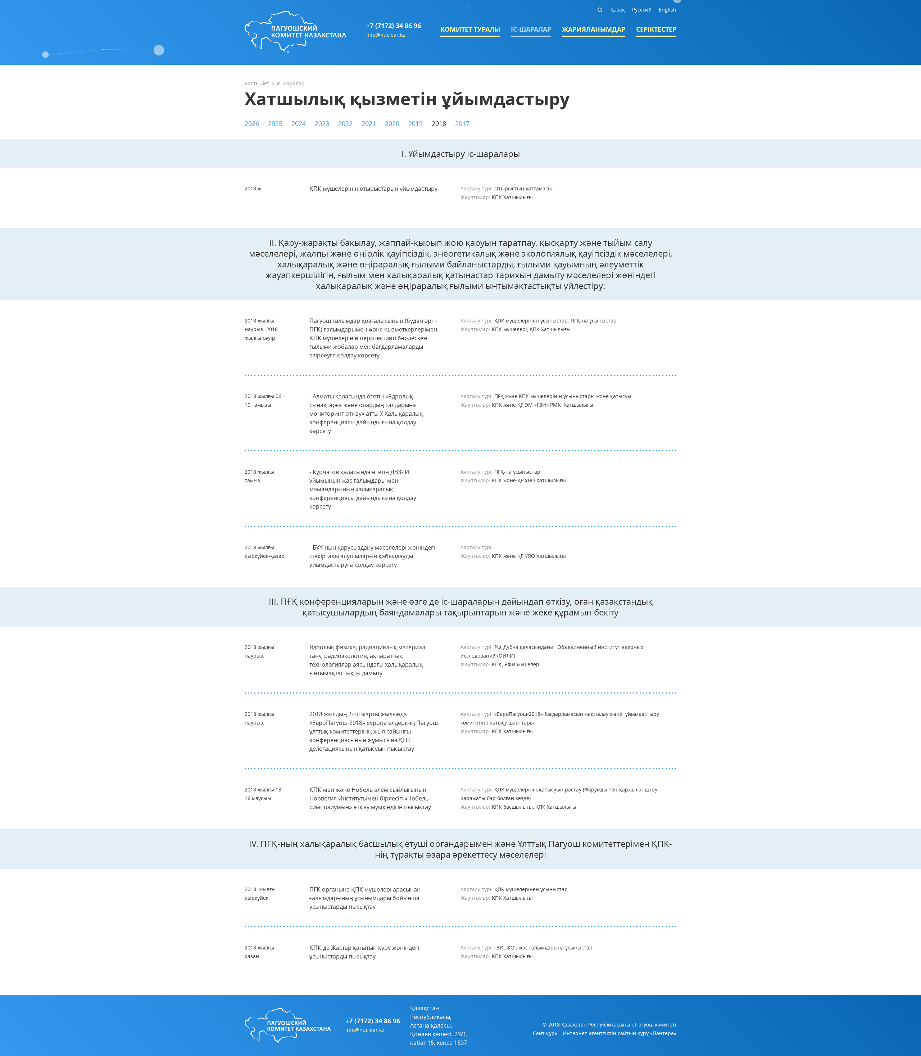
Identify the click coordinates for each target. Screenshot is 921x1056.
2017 (462, 123)
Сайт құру (545, 1033)
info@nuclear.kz (385, 34)
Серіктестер (656, 29)
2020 (392, 123)
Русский (642, 9)
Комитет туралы (470, 29)
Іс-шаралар (531, 29)
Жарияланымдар (593, 29)
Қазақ (618, 9)
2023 (322, 123)
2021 (369, 123)
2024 (298, 123)
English (667, 9)
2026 (252, 123)
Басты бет (257, 83)
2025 (275, 123)
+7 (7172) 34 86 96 (393, 25)
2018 (439, 123)
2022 (345, 123)
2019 (415, 123)
